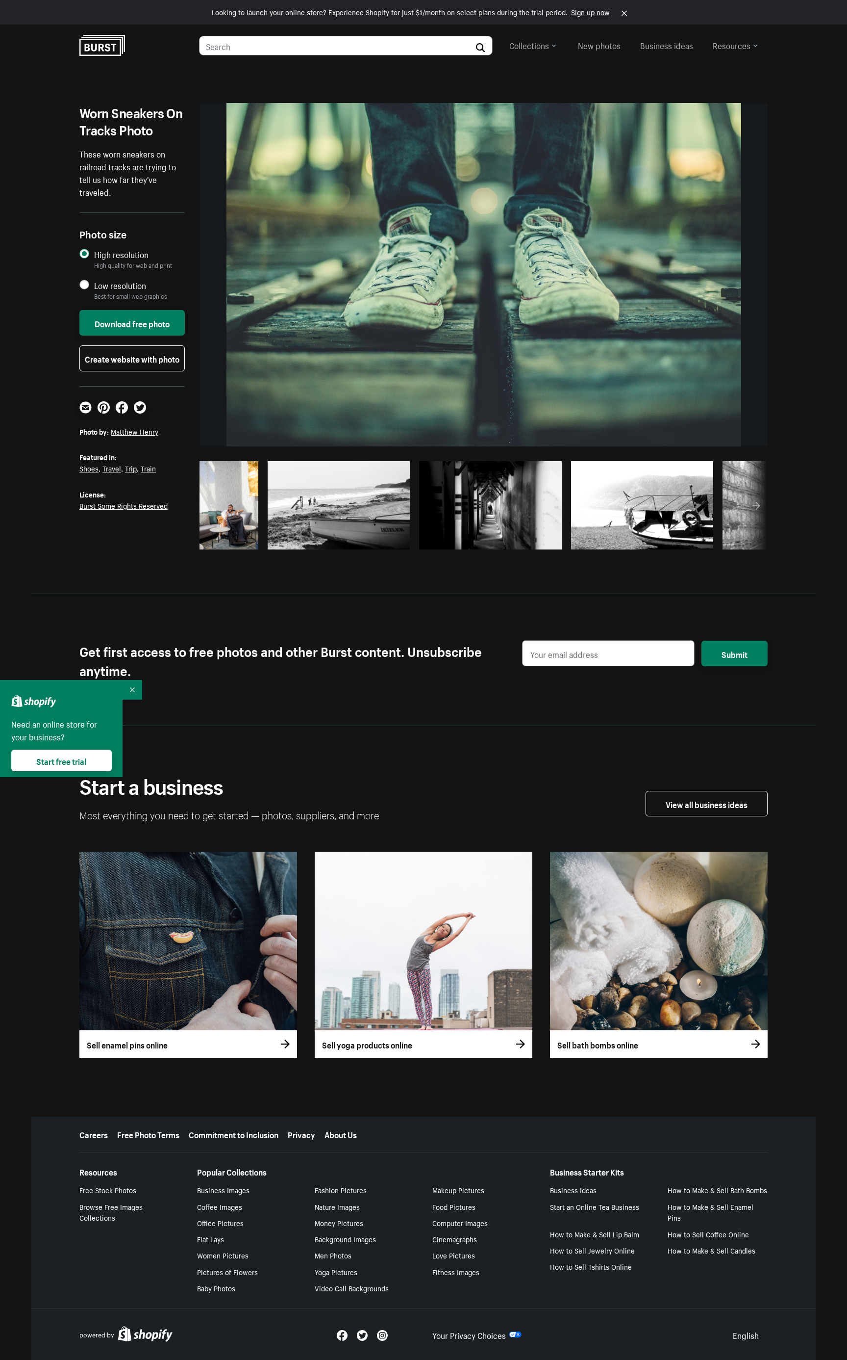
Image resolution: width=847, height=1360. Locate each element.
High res (342, 539)
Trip (131, 468)
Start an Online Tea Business (594, 1206)
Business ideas (666, 44)
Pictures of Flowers (227, 1271)
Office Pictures (220, 1222)
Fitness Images (455, 1271)
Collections (529, 44)
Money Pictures (339, 1222)
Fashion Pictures (341, 1189)
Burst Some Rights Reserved (123, 505)
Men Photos (333, 1255)
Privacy (301, 1133)
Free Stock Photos (107, 1189)
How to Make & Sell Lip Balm (594, 1234)
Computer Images (460, 1222)
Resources (731, 44)
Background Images (345, 1238)
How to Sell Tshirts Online (591, 1266)
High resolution (121, 254)
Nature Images (337, 1206)
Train (148, 468)
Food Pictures (453, 1206)
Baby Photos (216, 1287)
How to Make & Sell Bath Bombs (717, 1189)
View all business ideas (706, 803)
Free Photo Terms (148, 1133)
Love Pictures (453, 1255)
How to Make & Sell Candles (711, 1250)
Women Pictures (223, 1255)
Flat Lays (210, 1238)
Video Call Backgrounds (352, 1287)
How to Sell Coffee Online (708, 1234)
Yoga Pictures (336, 1271)
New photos (599, 44)
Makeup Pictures (458, 1189)
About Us (340, 1133)
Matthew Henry (134, 431)
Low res (232, 539)
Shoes (89, 468)
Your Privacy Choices (469, 1334)
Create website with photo (132, 358)
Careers (93, 1133)
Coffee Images (219, 1206)
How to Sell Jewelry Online (592, 1250)
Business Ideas (573, 1189)
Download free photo (132, 322)
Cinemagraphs (454, 1238)
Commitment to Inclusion (233, 1133)
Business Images (223, 1189)
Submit (734, 653)
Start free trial (61, 760)
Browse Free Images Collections (111, 1212)
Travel (111, 468)
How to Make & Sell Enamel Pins (710, 1212)
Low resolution (120, 285)
